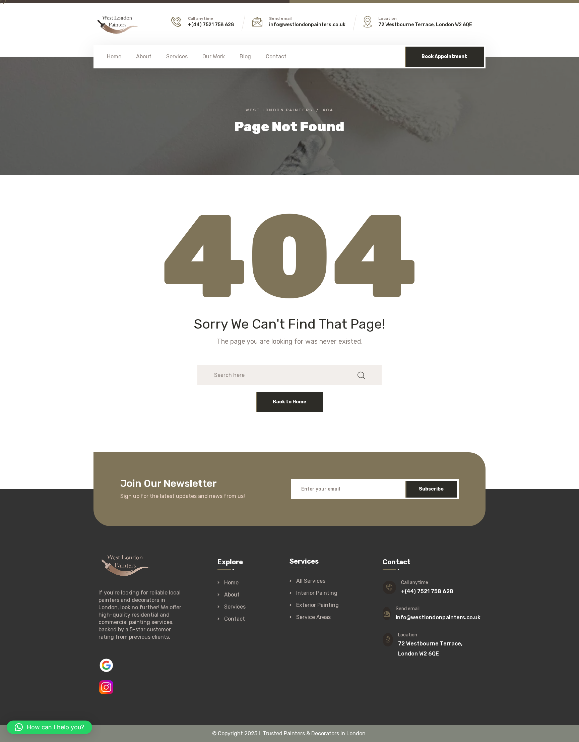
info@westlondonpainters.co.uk (307, 24)
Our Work (213, 56)
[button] (49, 727)
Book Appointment (444, 56)
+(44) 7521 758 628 (211, 24)
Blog (245, 56)
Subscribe (431, 489)
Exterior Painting (317, 605)
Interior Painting (316, 593)
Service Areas (313, 617)
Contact (276, 56)
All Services (310, 581)
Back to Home (289, 402)
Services (177, 56)
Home (114, 56)
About (143, 56)
